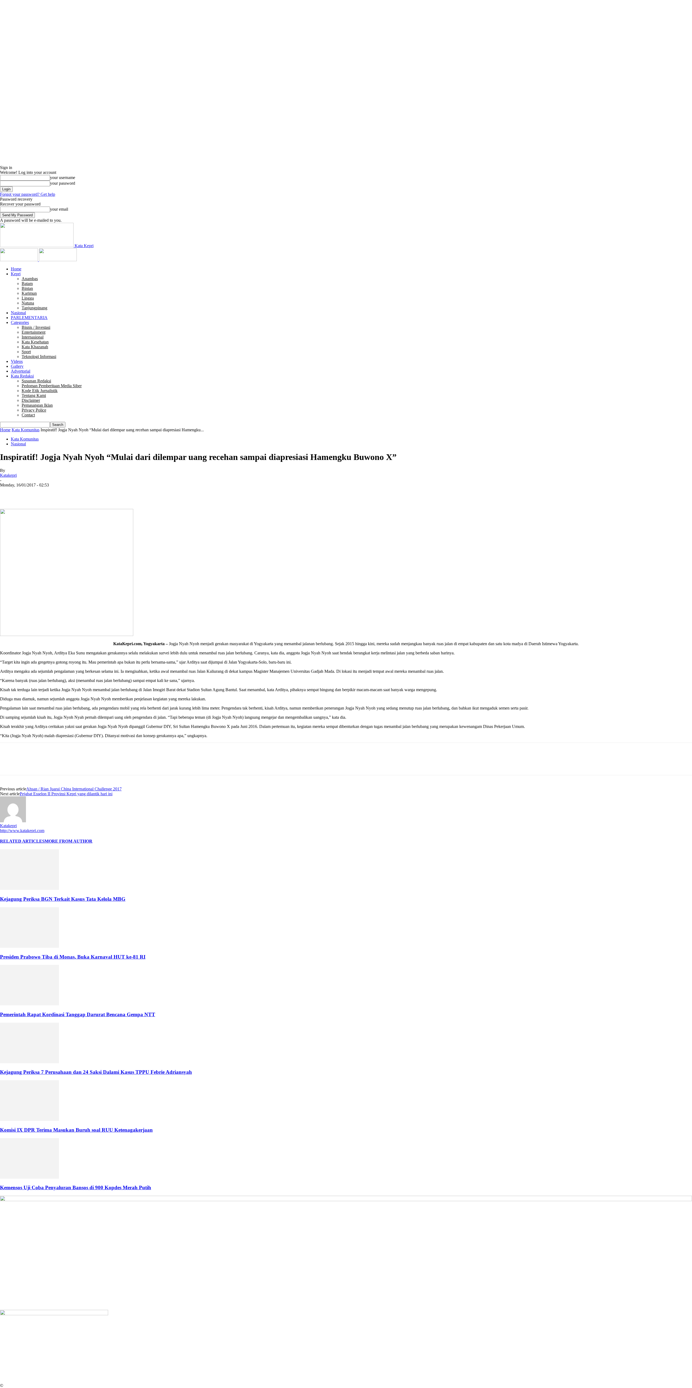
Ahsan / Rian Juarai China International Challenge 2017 (74, 789)
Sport (26, 351)
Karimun (29, 293)
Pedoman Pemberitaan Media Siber (52, 385)
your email (59, 209)
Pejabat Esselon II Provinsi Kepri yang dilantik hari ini (66, 793)
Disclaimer (31, 400)
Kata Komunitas (25, 430)
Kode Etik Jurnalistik (40, 390)
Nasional (18, 312)
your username (62, 177)
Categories (20, 322)
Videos (17, 361)
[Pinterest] (48, 493)
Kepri (16, 273)
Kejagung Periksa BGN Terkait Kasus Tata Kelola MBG (62, 899)
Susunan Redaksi (36, 381)
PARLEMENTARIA (29, 317)
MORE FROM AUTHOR (68, 841)
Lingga (28, 298)
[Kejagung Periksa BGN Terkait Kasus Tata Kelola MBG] (29, 888)
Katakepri (8, 475)
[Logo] (19, 259)
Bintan (27, 288)
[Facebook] (9, 493)
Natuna (28, 303)
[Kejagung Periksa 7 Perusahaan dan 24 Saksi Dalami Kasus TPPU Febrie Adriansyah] (29, 1061)
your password (62, 183)
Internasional (33, 337)
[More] (87, 493)
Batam (27, 283)
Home (16, 269)
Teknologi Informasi (39, 356)
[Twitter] (28, 493)
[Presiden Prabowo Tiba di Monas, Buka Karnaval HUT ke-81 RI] (29, 946)
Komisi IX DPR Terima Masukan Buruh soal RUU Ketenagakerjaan (76, 1130)
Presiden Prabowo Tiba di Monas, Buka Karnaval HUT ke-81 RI (72, 957)
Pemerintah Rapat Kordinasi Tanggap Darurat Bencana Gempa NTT (77, 1014)
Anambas (30, 278)
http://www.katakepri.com (22, 830)
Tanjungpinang (34, 308)
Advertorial (20, 371)
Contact (28, 415)
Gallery (17, 366)
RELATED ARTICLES (22, 841)
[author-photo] (13, 821)
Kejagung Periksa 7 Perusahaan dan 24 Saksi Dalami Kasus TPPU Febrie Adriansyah (96, 1072)
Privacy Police (34, 410)
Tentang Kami (34, 395)
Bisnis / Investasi (36, 327)
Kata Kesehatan (35, 342)
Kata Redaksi (22, 376)
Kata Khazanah (35, 346)
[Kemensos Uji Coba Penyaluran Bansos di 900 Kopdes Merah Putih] (29, 1177)
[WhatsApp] (67, 493)
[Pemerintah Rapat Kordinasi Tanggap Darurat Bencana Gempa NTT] (29, 1004)
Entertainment (33, 332)
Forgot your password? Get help (27, 194)
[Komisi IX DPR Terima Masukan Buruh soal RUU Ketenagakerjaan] (29, 1119)
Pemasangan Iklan (37, 405)
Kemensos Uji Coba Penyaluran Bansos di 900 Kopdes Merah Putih (75, 1187)
